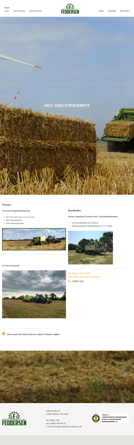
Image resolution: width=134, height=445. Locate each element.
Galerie (112, 11)
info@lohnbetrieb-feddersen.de (67, 427)
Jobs (101, 11)
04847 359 (78, 281)
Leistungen (35, 11)
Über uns (7, 9)
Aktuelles (19, 11)
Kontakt (125, 11)
